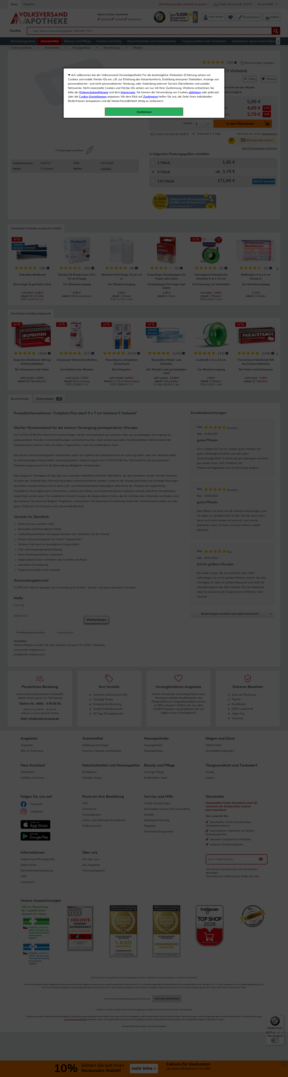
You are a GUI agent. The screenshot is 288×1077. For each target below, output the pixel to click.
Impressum (128, 92)
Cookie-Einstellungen (93, 96)
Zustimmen (150, 96)
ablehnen (195, 92)
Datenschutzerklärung (93, 92)
